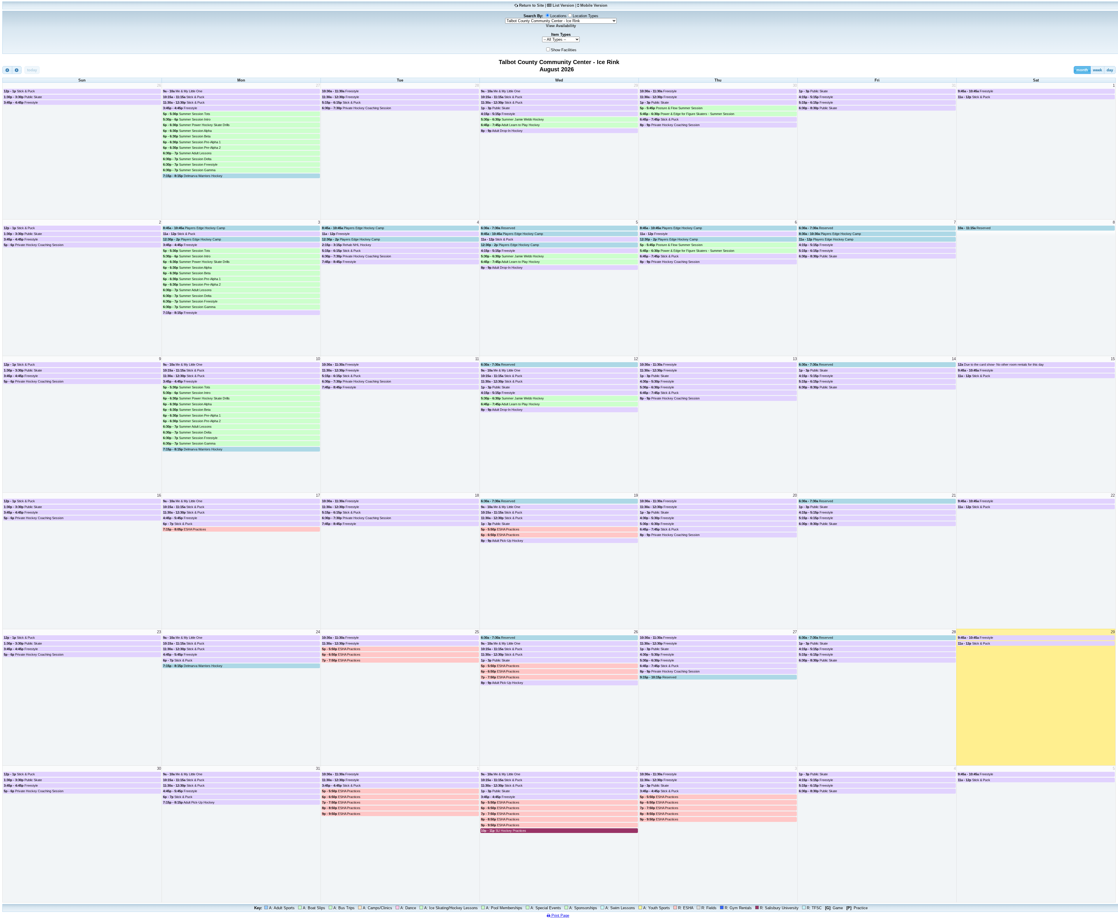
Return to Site (531, 5)
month (1082, 70)
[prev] (7, 70)
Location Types (585, 16)
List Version (563, 5)
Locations (558, 16)
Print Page (559, 915)
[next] (17, 70)
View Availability (561, 26)
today (32, 70)
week (1097, 70)
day (1110, 70)
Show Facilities (563, 50)
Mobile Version (593, 5)
